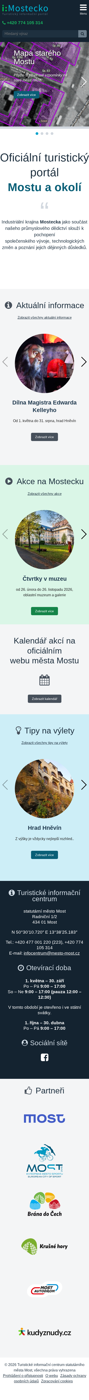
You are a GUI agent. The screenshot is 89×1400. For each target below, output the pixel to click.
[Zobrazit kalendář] (44, 680)
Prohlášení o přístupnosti (23, 1376)
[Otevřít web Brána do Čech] (44, 1204)
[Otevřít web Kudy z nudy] (44, 1332)
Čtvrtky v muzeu (45, 578)
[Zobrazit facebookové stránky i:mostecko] (44, 1057)
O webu (51, 1376)
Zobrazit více (26, 95)
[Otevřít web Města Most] (44, 1118)
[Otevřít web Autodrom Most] (44, 1289)
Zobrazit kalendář (44, 699)
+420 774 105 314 (25, 22)
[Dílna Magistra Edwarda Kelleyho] (44, 363)
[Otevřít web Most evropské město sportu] (44, 1161)
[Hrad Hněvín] (44, 789)
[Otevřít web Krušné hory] (44, 1246)
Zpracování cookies (57, 1381)
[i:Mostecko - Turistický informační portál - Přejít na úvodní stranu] (25, 10)
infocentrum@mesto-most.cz (52, 953)
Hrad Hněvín (44, 828)
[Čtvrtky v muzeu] (44, 539)
